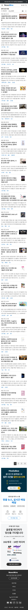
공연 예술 (3, 47)
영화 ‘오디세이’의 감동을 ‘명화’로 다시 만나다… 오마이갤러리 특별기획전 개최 (9, 359)
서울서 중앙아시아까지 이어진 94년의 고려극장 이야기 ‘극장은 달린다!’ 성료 (9, 36)
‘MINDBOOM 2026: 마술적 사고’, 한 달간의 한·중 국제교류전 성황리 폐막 (9, 108)
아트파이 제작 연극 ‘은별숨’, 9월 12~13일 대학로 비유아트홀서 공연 (9, 180)
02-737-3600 (14, 597)
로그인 (6, 607)
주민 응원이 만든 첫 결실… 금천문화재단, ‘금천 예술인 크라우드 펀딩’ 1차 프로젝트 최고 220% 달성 (14, 198)
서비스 (14, 586)
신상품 (13, 82)
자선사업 (6, 137)
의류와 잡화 (3, 82)
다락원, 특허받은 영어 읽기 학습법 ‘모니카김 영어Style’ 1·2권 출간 (9, 90)
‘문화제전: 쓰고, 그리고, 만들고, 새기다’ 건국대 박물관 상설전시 (9, 430)
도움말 (14, 594)
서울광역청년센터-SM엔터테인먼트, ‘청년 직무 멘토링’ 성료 (9, 18)
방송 (2, 226)
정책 (12, 209)
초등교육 (3, 298)
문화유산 (7, 441)
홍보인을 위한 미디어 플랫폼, (14, 1)
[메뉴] (2, 5)
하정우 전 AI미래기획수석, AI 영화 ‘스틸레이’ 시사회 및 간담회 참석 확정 (9, 234)
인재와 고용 (3, 155)
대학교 (2, 441)
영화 (6, 226)
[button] (23, 11)
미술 (2, 119)
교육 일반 (3, 100)
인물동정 (13, 155)
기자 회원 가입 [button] (14, 518)
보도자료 (14, 583)
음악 (2, 137)
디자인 (8, 209)
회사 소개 (11, 607)
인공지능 (3, 244)
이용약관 (16, 607)
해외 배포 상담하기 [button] (14, 564)
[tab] (14, 583)
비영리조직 (7, 119)
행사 (12, 28)
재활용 (6, 262)
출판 (8, 100)
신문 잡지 (3, 315)
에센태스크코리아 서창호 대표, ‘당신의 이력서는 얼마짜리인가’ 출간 (9, 144)
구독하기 (4, 11)
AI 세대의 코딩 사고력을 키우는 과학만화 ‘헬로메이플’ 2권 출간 (9, 287)
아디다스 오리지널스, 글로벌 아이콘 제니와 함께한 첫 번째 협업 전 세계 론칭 (9, 72)
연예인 (8, 28)
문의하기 (14, 599)
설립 (10, 172)
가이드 (14, 590)
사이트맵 (21, 607)
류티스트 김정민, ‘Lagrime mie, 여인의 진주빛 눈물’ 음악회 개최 (9, 323)
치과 (2, 423)
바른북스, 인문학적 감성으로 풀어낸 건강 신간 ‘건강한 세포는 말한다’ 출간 (9, 341)
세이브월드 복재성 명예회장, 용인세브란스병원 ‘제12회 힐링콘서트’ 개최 (9, 126)
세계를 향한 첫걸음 (14, 526)
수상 (13, 64)
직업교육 (3, 28)
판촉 (11, 315)
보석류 (2, 172)
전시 (12, 119)
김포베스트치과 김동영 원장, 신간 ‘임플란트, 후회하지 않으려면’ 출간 (9, 412)
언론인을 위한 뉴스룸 (14, 496)
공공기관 (9, 64)
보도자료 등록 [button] (14, 578)
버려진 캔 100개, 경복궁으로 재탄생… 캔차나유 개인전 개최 (9, 252)
